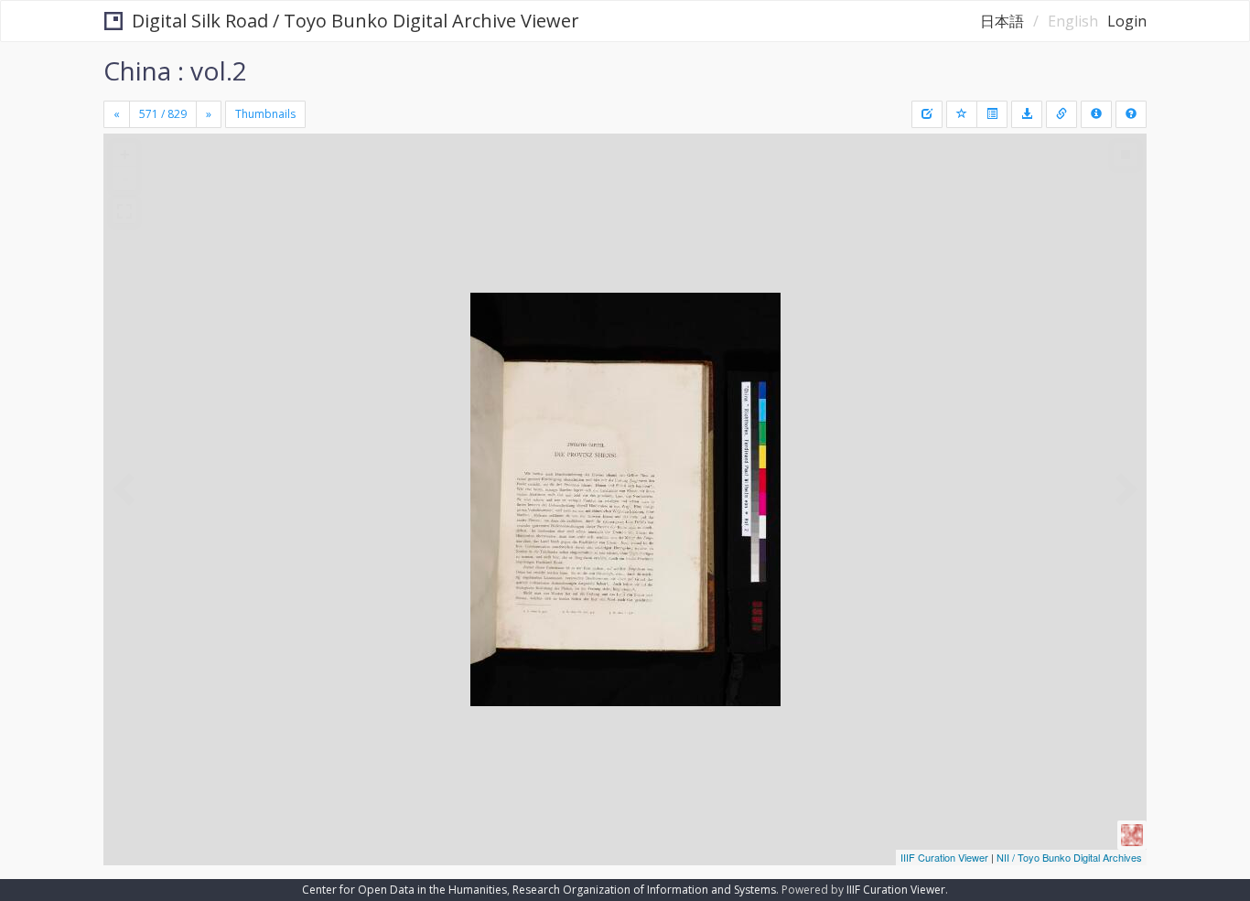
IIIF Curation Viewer (944, 857)
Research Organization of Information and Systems (644, 889)
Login (1127, 21)
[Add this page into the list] (961, 114)
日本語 (1002, 21)
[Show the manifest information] (1096, 114)
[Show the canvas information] (1061, 114)
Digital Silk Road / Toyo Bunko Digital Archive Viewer (355, 20)
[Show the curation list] (992, 114)
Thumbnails (265, 114)
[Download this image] (1026, 114)
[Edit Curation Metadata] (927, 114)
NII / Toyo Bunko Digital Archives (1069, 857)
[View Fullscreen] (124, 211)
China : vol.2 (175, 70)
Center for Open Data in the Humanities (404, 889)
